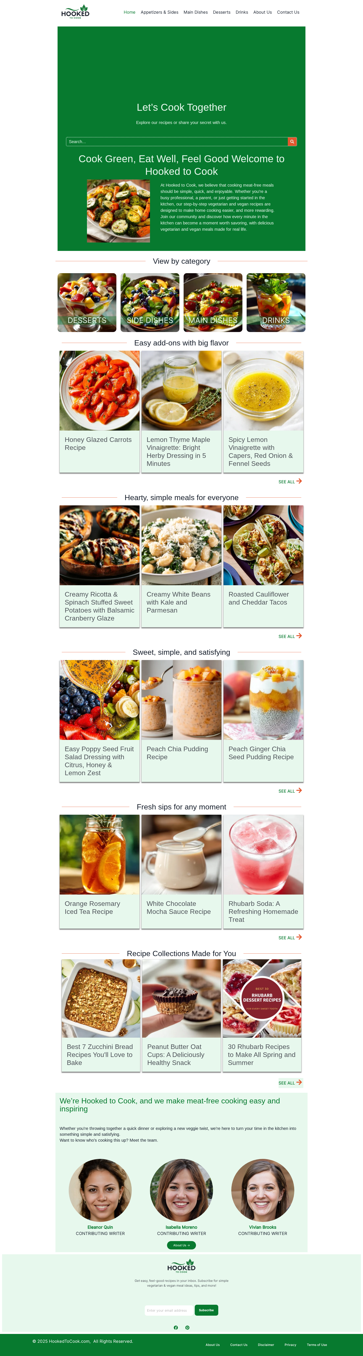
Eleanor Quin (100, 1227)
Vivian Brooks (262, 1227)
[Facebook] (176, 1327)
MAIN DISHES (213, 320)
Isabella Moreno (181, 1227)
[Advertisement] (181, 66)
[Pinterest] (187, 1327)
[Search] (292, 141)
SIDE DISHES (150, 320)
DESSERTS (87, 320)
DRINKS (276, 320)
